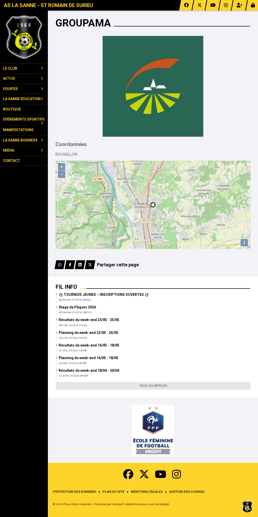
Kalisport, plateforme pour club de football (140, 504)
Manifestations (18, 130)
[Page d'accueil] (24, 37)
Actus (9, 78)
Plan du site (113, 492)
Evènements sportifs (24, 119)
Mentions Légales (147, 492)
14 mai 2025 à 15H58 (72, 363)
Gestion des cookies (186, 492)
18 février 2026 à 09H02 (75, 312)
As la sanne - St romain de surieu (48, 5)
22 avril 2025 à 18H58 (73, 375)
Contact (11, 161)
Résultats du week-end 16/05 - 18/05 (89, 345)
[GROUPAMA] (153, 86)
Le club (10, 68)
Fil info (66, 287)
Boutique (12, 109)
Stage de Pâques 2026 (77, 307)
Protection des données (74, 492)
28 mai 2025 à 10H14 (73, 325)
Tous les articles (153, 385)
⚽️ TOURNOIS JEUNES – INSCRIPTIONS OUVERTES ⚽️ (104, 295)
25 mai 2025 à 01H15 (73, 337)
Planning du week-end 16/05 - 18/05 (88, 358)
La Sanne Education (22, 99)
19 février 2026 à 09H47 (75, 299)
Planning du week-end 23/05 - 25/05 (88, 333)
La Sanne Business (20, 140)
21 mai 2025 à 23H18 (73, 350)
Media (8, 150)
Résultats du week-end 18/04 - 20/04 (89, 370)
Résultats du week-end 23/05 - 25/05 (89, 320)
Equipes (10, 89)
